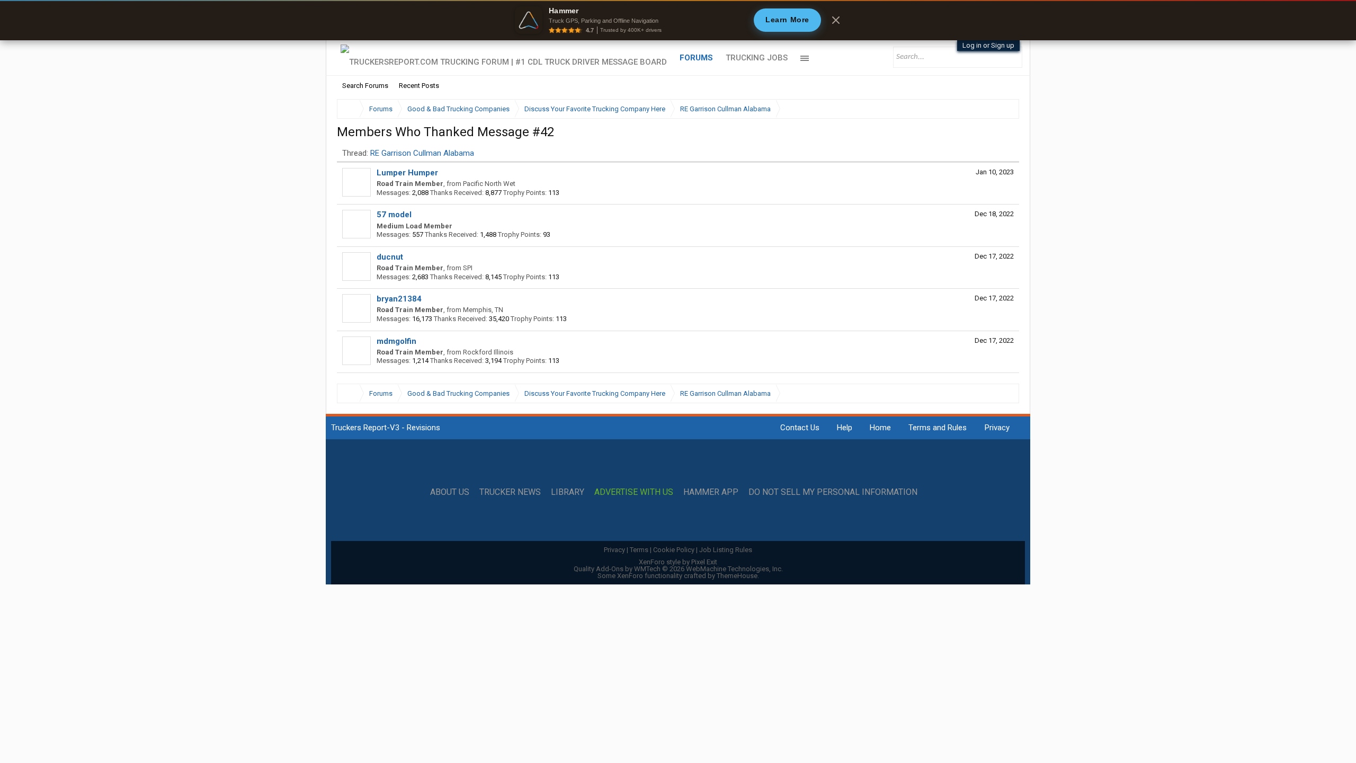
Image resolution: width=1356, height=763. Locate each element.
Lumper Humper (407, 173)
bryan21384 (399, 299)
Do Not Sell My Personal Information (832, 492)
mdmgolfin (396, 341)
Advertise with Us (633, 492)
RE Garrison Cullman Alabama (422, 153)
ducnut (390, 257)
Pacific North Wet (489, 184)
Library (567, 492)
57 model (394, 214)
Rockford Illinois (488, 352)
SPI (467, 268)
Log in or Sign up (988, 45)
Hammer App (710, 492)
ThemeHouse (737, 576)
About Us (449, 492)
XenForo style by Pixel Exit (678, 562)
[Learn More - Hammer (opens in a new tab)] (678, 20)
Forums (696, 58)
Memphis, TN (483, 310)
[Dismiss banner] (836, 20)
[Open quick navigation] (1004, 109)
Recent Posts (419, 86)
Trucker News (510, 492)
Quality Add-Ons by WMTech (678, 569)
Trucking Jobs (757, 58)
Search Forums (365, 86)
